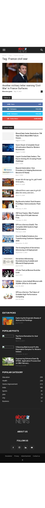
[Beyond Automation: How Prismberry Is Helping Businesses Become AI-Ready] (8, 171)
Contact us (36, 456)
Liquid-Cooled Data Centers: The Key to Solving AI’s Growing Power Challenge (28, 159)
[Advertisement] (22, 23)
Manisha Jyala (7, 91)
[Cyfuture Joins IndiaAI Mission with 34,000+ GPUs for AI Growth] (8, 284)
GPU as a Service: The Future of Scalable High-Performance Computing (27, 294)
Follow (38, 109)
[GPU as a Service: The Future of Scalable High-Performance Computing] (8, 295)
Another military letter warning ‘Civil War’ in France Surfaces (21, 87)
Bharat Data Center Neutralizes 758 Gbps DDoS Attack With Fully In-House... (29, 135)
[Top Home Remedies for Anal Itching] (8, 339)
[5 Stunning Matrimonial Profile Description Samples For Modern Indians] (8, 350)
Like (39, 104)
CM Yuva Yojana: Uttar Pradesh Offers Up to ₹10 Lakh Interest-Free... (27, 215)
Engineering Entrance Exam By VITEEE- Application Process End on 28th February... (28, 361)
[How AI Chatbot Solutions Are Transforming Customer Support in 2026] (8, 239)
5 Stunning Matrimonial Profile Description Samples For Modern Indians (28, 349)
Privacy (16, 456)
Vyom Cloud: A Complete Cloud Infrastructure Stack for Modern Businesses (28, 147)
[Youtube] (32, 447)
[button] (4, 50)
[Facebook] (13, 447)
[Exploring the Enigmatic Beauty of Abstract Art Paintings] (8, 321)
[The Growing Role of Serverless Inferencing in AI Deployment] (8, 251)
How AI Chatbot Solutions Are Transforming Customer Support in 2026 (29, 238)
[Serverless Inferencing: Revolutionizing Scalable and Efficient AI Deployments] (8, 262)
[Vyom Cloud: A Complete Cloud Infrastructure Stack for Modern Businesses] (8, 148)
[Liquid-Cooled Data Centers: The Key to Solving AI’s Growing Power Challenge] (8, 159)
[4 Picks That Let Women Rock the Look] (8, 273)
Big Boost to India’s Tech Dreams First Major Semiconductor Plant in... (28, 204)
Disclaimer (8, 456)
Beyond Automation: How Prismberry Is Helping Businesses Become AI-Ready (29, 170)
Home (4, 55)
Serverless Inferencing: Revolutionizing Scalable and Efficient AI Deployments (27, 261)
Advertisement (26, 456)
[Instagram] (19, 447)
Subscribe (37, 118)
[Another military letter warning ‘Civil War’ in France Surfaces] (22, 73)
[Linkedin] (25, 447)
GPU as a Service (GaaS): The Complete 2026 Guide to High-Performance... (27, 227)
